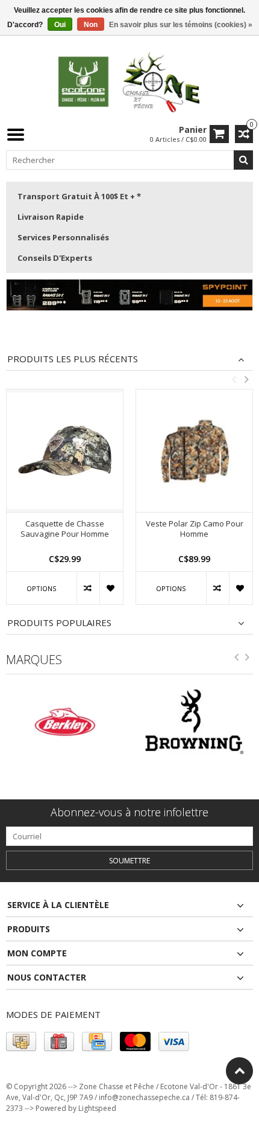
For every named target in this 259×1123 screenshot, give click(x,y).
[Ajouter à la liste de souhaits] (111, 588)
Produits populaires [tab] (59, 623)
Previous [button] (233, 379)
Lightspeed (97, 1108)
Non (91, 25)
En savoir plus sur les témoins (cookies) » (180, 25)
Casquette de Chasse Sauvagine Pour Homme (64, 529)
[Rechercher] (243, 160)
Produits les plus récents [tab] (72, 359)
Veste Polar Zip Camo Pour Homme (194, 529)
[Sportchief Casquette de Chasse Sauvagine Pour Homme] (65, 450)
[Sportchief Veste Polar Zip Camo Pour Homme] (194, 450)
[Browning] (184, 722)
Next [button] (246, 379)
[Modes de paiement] (21, 1041)
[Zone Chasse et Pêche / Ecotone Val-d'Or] (129, 81)
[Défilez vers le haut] (239, 1070)
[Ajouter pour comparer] (88, 588)
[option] (65, 503)
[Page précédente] (236, 659)
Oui (60, 25)
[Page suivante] (247, 659)
